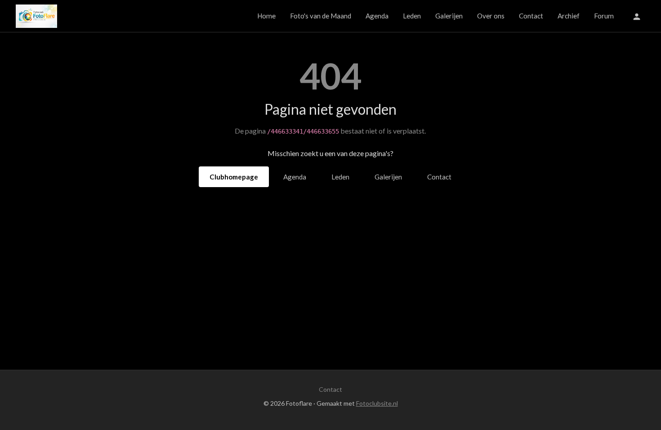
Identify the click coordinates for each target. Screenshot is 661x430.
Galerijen (449, 16)
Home (266, 16)
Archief (569, 16)
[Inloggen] (636, 16)
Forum (604, 16)
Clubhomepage (234, 177)
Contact (531, 16)
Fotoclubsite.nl (377, 403)
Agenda (377, 16)
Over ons (491, 16)
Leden (412, 16)
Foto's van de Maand (320, 16)
